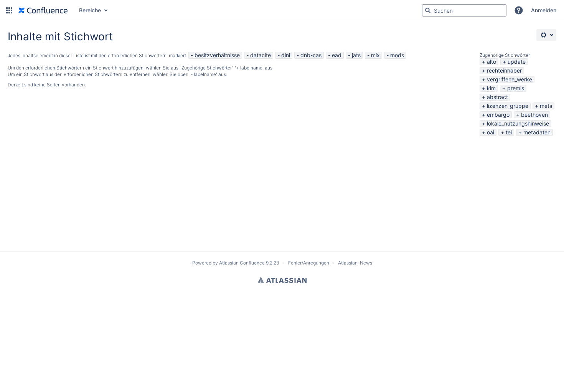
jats (356, 55)
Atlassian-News (355, 263)
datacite (260, 55)
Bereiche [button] (90, 10)
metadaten (537, 132)
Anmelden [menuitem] (543, 10)
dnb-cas (311, 55)
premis (515, 88)
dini (285, 55)
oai (490, 132)
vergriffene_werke (509, 79)
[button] (9, 10)
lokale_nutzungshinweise (518, 123)
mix (375, 55)
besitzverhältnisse (217, 55)
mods (397, 55)
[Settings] (546, 35)
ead (336, 55)
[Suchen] (428, 10)
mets (546, 105)
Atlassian (282, 280)
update (517, 61)
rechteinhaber (504, 70)
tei (509, 132)
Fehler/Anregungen (308, 263)
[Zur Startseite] (43, 10)
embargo (498, 114)
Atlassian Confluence (242, 263)
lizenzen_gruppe (507, 105)
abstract (497, 97)
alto (491, 61)
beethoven (534, 114)
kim (491, 88)
